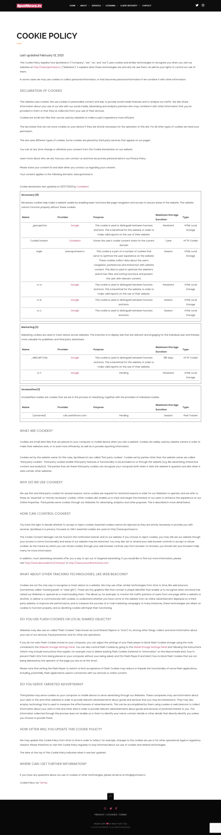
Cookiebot (83, 186)
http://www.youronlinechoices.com (89, 563)
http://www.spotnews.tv (47, 67)
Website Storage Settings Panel (57, 647)
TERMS (123, 814)
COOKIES (111, 814)
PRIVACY (99, 814)
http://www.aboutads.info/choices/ (45, 563)
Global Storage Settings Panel (150, 647)
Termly (43, 782)
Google (75, 225)
